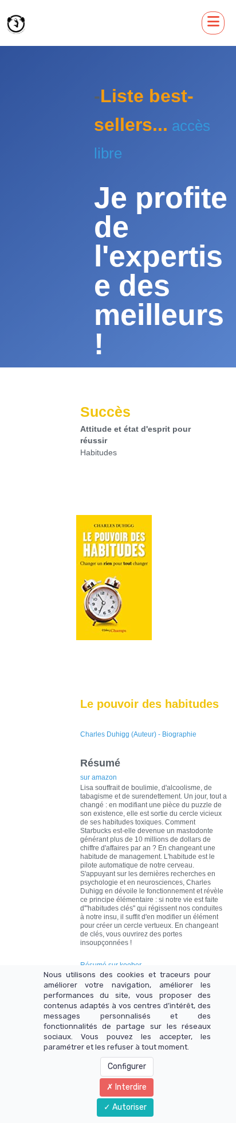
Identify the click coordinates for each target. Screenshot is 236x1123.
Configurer (127, 1066)
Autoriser (129, 1107)
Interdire (130, 1087)
